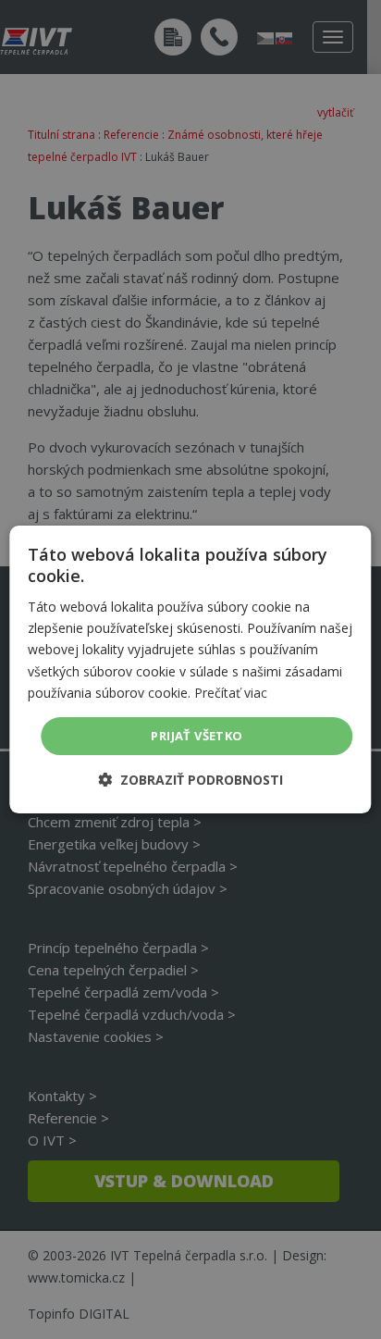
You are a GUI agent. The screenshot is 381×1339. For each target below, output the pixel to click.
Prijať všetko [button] (196, 735)
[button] (190, 779)
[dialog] (190, 670)
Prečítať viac (230, 692)
